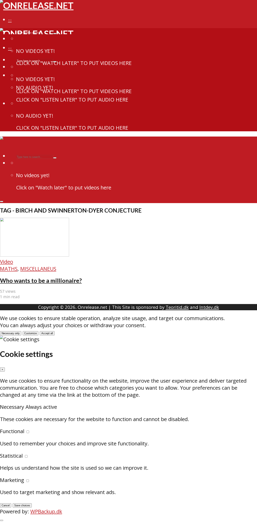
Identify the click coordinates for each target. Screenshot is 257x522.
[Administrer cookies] (1, 520)
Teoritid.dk (177, 307)
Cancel (6, 505)
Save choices (22, 505)
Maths (8, 268)
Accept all (47, 333)
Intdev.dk (209, 307)
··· (10, 20)
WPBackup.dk (46, 511)
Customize (30, 333)
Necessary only (11, 333)
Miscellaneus (38, 268)
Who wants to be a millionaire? (41, 280)
